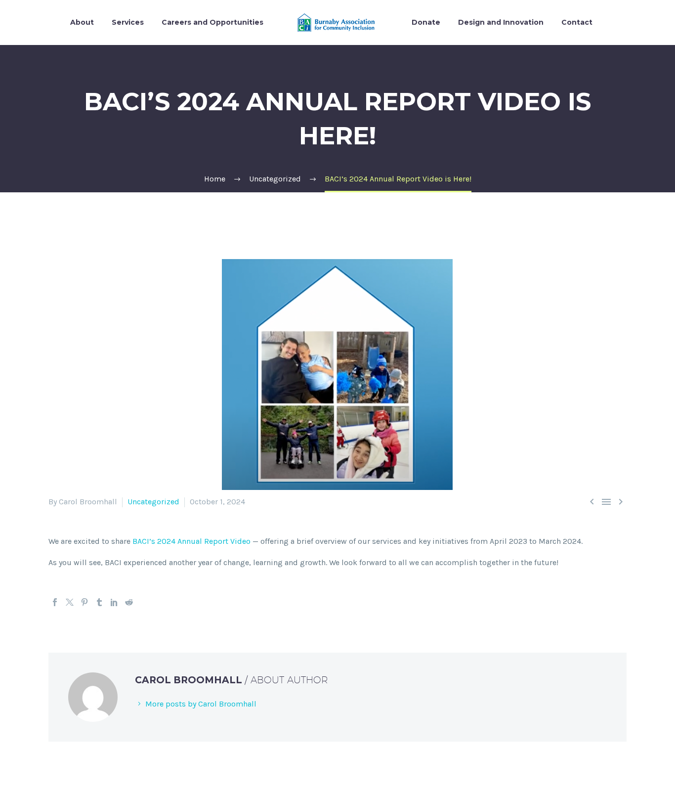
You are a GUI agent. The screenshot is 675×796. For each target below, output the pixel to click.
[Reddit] (129, 602)
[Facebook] (55, 602)
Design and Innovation (501, 22)
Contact (576, 22)
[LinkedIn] (114, 602)
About (82, 22)
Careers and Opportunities (212, 22)
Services (128, 22)
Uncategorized (153, 501)
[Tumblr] (99, 602)
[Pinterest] (84, 602)
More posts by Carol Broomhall (200, 703)
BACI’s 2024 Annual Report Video (191, 541)
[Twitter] (70, 602)
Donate (426, 22)
